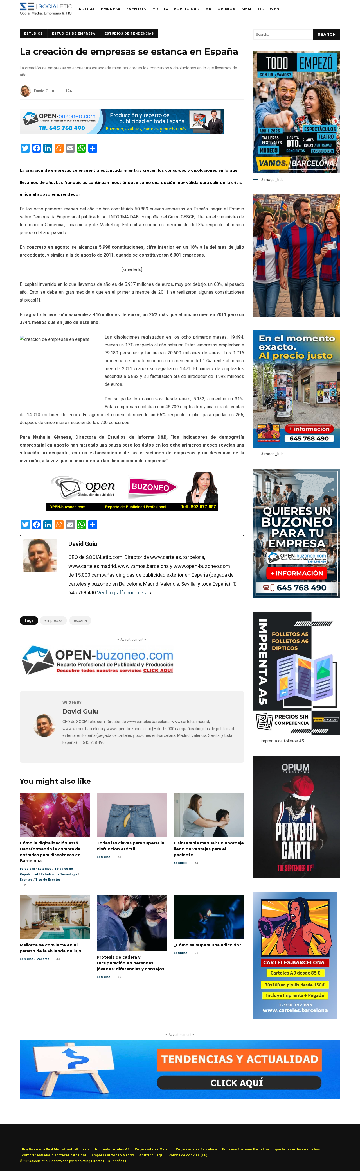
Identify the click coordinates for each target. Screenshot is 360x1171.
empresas (53, 620)
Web (274, 9)
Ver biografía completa (122, 592)
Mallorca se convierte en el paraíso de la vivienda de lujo (55, 917)
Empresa (111, 9)
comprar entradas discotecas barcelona (54, 1155)
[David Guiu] (44, 735)
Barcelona (27, 869)
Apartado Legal (151, 1155)
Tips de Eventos (48, 880)
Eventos (136, 9)
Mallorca (42, 959)
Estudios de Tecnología (59, 874)
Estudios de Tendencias (129, 33)
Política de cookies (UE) (187, 1155)
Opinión (226, 9)
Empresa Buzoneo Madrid (113, 1155)
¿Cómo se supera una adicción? (209, 917)
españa (80, 620)
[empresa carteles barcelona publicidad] (295, 1017)
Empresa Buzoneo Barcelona (245, 1149)
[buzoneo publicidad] (122, 132)
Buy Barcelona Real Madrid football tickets (56, 1149)
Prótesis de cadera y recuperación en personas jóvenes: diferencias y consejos (132, 923)
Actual (86, 9)
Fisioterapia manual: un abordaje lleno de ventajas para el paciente (209, 815)
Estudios (33, 33)
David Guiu (44, 91)
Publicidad (187, 9)
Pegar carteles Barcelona (196, 1149)
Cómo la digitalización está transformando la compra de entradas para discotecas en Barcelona (55, 815)
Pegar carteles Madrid (152, 1149)
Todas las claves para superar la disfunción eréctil (132, 815)
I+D (155, 9)
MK (208, 9)
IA (166, 9)
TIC (260, 9)
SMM (246, 9)
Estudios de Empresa (73, 33)
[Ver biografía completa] (150, 592)
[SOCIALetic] (46, 10)
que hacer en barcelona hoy (297, 1149)
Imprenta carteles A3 (112, 1149)
